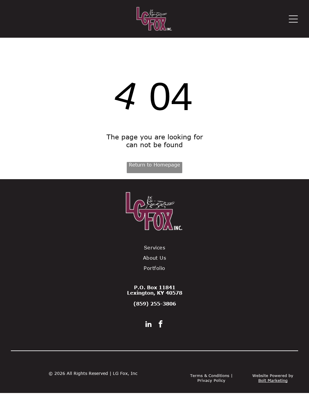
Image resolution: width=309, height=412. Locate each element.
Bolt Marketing (273, 380)
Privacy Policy (211, 380)
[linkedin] (148, 325)
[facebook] (160, 325)
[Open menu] (293, 19)
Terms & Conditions (209, 375)
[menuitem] (154, 247)
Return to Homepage (154, 164)
